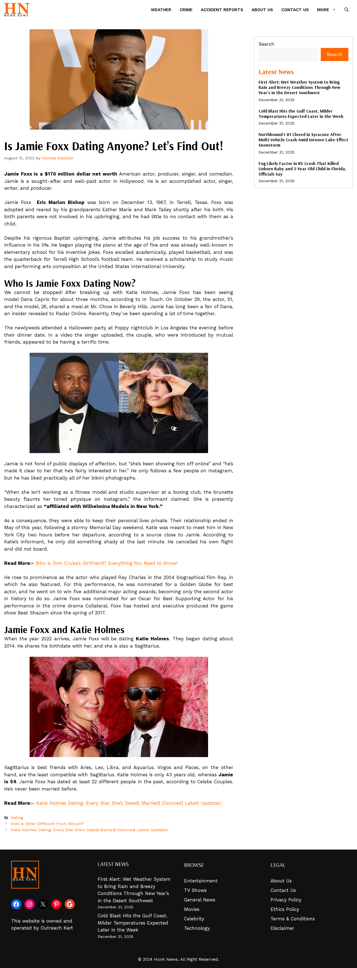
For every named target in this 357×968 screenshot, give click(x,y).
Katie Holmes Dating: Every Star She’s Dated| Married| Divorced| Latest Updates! (128, 803)
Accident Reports (222, 9)
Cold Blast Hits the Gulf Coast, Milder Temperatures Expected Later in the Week (301, 113)
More (323, 9)
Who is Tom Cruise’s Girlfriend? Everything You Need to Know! (106, 563)
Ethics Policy (285, 909)
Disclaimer (282, 928)
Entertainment (201, 881)
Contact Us (295, 9)
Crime (186, 9)
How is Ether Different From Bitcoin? (47, 823)
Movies (191, 909)
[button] (346, 10)
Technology (197, 928)
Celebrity (194, 918)
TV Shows (195, 890)
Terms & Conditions (293, 918)
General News (199, 900)
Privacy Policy (286, 900)
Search (266, 44)
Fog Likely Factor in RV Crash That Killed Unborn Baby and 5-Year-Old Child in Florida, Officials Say (302, 168)
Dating (17, 817)
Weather (161, 9)
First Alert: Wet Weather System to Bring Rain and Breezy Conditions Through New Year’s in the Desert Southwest (299, 87)
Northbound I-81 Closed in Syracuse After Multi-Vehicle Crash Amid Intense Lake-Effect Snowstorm (303, 140)
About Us (262, 9)
